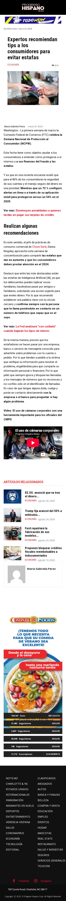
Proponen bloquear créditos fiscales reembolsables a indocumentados (43, 551)
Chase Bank (39, 246)
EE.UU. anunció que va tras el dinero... (42, 494)
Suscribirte (53, 754)
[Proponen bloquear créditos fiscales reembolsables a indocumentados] (12, 553)
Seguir (56, 723)
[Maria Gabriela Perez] (16, 574)
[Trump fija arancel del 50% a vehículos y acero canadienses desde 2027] (12, 515)
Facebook (24, 881)
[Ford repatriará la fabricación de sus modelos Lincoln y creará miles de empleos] (12, 533)
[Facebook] (14, 881)
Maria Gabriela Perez (14, 126)
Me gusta (54, 715)
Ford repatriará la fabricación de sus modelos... (37, 532)
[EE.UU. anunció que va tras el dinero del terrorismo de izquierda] (12, 496)
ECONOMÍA (13, 65)
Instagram (46, 881)
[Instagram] (35, 881)
